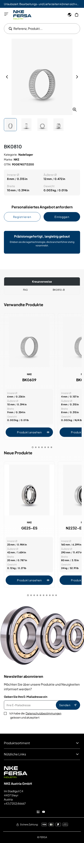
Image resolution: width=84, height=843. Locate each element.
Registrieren (22, 217)
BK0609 (29, 380)
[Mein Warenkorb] (76, 14)
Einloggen (62, 217)
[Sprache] (69, 14)
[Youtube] (43, 811)
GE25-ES (29, 528)
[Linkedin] (38, 811)
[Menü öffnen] (6, 14)
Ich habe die (35, 715)
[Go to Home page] (22, 14)
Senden (65, 705)
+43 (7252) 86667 (15, 803)
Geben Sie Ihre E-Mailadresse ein (25, 696)
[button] (42, 77)
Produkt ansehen (29, 432)
